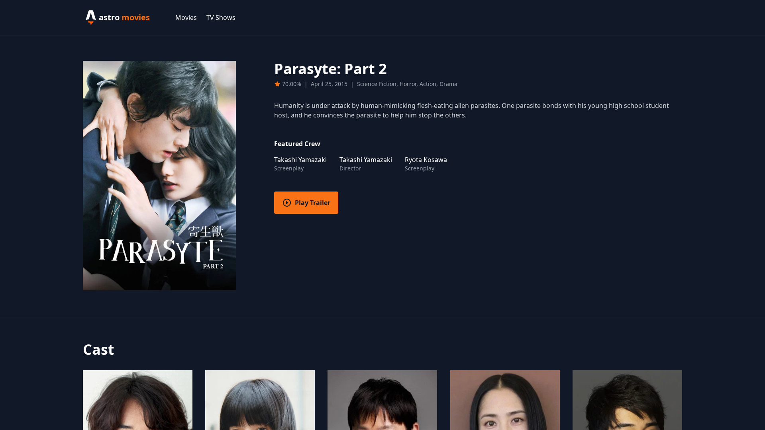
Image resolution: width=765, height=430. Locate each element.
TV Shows (220, 17)
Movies (186, 17)
